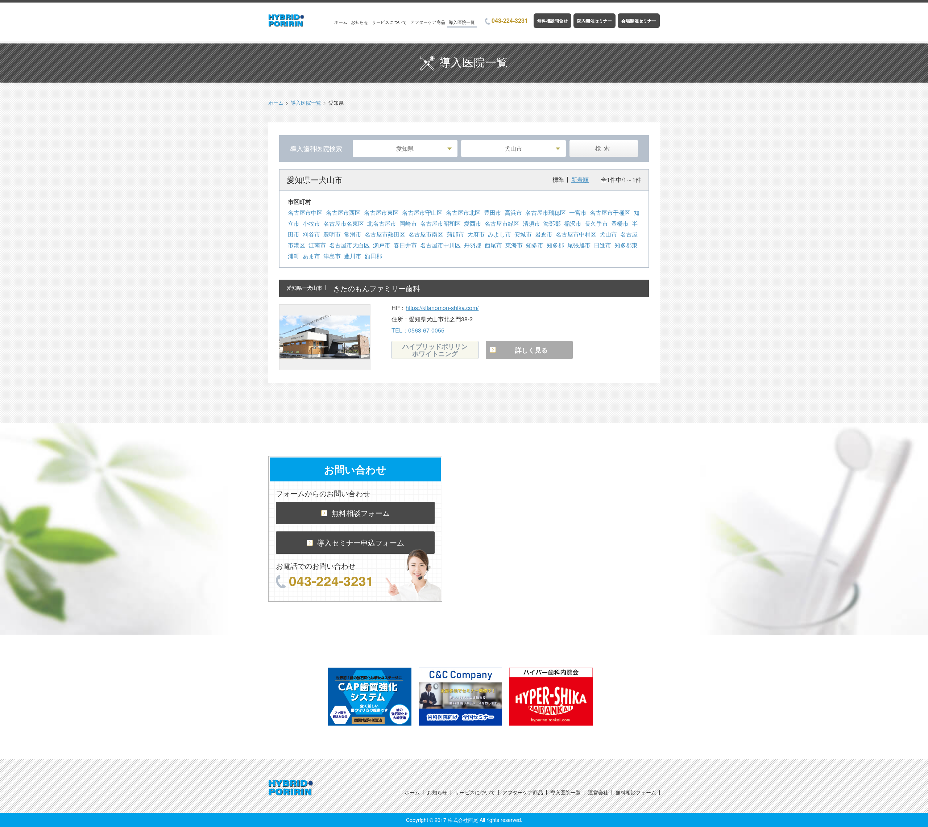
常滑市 (352, 234)
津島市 (332, 256)
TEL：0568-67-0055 (418, 330)
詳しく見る (531, 350)
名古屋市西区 (343, 212)
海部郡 (552, 223)
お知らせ (359, 22)
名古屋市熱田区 (385, 234)
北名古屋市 (381, 223)
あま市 (311, 256)
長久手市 (596, 223)
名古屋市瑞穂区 (545, 212)
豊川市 (352, 256)
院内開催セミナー (594, 20)
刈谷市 (311, 234)
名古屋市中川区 (440, 245)
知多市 (534, 245)
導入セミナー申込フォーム (360, 542)
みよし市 (499, 234)
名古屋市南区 (426, 234)
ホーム (340, 22)
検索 (604, 148)
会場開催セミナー (638, 20)
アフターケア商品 (427, 22)
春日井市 (405, 245)
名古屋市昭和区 (440, 223)
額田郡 (373, 256)
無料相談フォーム (361, 513)
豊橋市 (620, 223)
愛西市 (472, 223)
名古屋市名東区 (343, 223)
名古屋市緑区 (502, 223)
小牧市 (311, 223)
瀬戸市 (381, 245)
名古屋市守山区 (422, 212)
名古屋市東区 (381, 212)
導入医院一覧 (462, 22)
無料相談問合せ (552, 20)
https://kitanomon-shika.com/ (442, 308)
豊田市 (492, 212)
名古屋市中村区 (576, 234)
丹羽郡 (472, 245)
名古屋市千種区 (610, 212)
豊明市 (332, 234)
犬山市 (608, 234)
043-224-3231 (510, 20)
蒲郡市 (455, 234)
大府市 (476, 234)
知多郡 (555, 245)
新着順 (580, 179)
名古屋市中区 (305, 212)
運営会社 (598, 792)
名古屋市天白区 (349, 245)
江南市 (317, 245)
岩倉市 (543, 234)
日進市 (602, 245)
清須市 (531, 223)
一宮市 (578, 212)
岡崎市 (408, 223)
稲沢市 (572, 223)
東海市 (514, 245)
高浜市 (513, 212)
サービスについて (389, 22)
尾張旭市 (579, 245)
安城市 (523, 234)
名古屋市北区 (463, 212)
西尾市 (493, 245)
